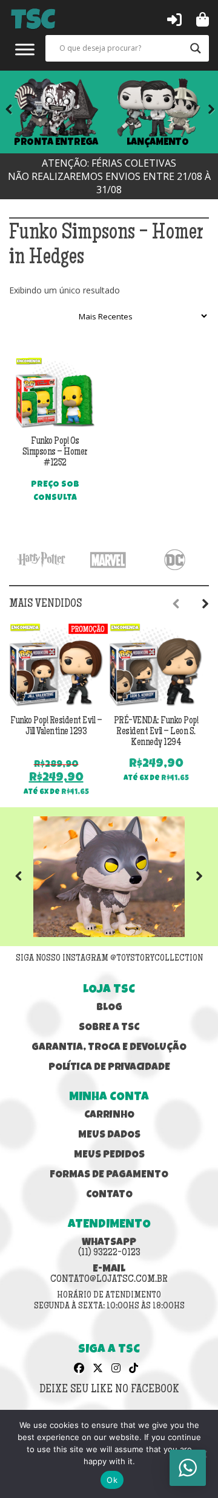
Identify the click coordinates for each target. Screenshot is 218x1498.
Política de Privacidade (109, 1068)
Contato (109, 1195)
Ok (112, 1480)
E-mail (109, 1274)
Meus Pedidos (109, 1155)
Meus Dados (109, 1135)
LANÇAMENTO (158, 142)
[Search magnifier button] (195, 48)
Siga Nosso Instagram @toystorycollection (109, 959)
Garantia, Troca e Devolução (109, 1048)
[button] (174, 18)
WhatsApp (109, 1248)
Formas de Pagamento (109, 1175)
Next (203, 112)
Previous (27, 877)
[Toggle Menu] (25, 49)
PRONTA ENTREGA (56, 142)
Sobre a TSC (109, 1028)
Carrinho (109, 1115)
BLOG (109, 1008)
